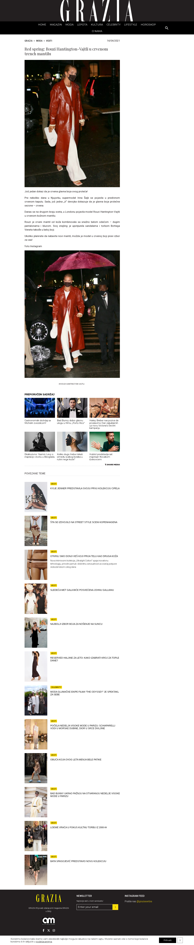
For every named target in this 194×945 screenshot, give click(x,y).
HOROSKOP (148, 24)
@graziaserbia (144, 901)
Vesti (49, 41)
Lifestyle (130, 24)
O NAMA (97, 31)
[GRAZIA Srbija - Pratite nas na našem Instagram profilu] (53, 930)
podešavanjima (44, 941)
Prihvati (168, 940)
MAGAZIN (56, 24)
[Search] (167, 28)
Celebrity (113, 24)
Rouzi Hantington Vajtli (72, 384)
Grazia (28, 41)
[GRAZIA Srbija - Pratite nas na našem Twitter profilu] (48, 930)
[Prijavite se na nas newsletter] (115, 907)
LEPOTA (82, 24)
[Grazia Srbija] (97, 10)
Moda (69, 24)
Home (42, 24)
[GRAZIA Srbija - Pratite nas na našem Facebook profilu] (43, 930)
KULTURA (97, 24)
